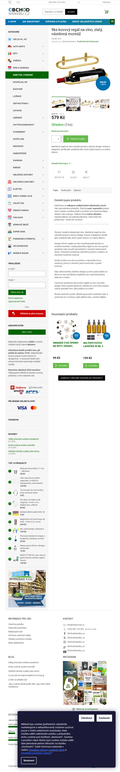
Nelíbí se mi (13, 738)
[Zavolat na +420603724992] (12, 2)
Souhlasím (104, 718)
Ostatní (17, 110)
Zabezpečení (19, 153)
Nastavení (29, 760)
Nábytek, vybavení (23, 75)
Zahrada (17, 160)
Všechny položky (57, 2)
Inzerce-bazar (20, 253)
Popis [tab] (55, 190)
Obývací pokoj (21, 103)
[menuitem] (12, 21)
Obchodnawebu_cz (76, 633)
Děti (15, 53)
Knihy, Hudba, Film (22, 196)
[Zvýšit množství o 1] (61, 137)
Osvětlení (18, 139)
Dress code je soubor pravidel (21, 445)
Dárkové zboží (20, 224)
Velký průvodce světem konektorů (23, 439)
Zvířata (17, 60)
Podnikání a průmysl (24, 239)
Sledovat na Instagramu (87, 709)
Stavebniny (19, 132)
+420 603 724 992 (75, 629)
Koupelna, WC (20, 82)
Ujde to (11, 731)
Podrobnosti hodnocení (87, 41)
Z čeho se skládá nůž (17, 680)
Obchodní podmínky (17, 628)
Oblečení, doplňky (23, 175)
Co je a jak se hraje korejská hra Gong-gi (26, 675)
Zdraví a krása (21, 210)
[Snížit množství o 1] (61, 140)
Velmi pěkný (13, 724)
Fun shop (18, 217)
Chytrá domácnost (23, 125)
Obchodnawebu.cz (75, 642)
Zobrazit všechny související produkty (82, 378)
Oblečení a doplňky (23, 182)
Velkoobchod (20, 246)
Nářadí (16, 167)
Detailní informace (60, 163)
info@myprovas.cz (75, 625)
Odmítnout (86, 718)
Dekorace (18, 146)
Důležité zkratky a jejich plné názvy (23, 451)
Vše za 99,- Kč (20, 39)
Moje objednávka (16, 643)
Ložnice (17, 96)
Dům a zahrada (21, 68)
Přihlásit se (17, 292)
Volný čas (18, 203)
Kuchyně (17, 89)
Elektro (17, 189)
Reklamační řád (15, 631)
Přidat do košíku (77, 139)
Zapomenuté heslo (16, 301)
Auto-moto (19, 46)
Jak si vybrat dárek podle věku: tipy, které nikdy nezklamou (29, 685)
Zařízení (17, 118)
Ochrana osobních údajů (19, 635)
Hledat (71, 12)
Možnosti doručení (60, 131)
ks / (27, 332)
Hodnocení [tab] (66, 190)
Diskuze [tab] (77, 190)
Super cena (19, 231)
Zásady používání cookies (20, 639)
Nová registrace (15, 298)
